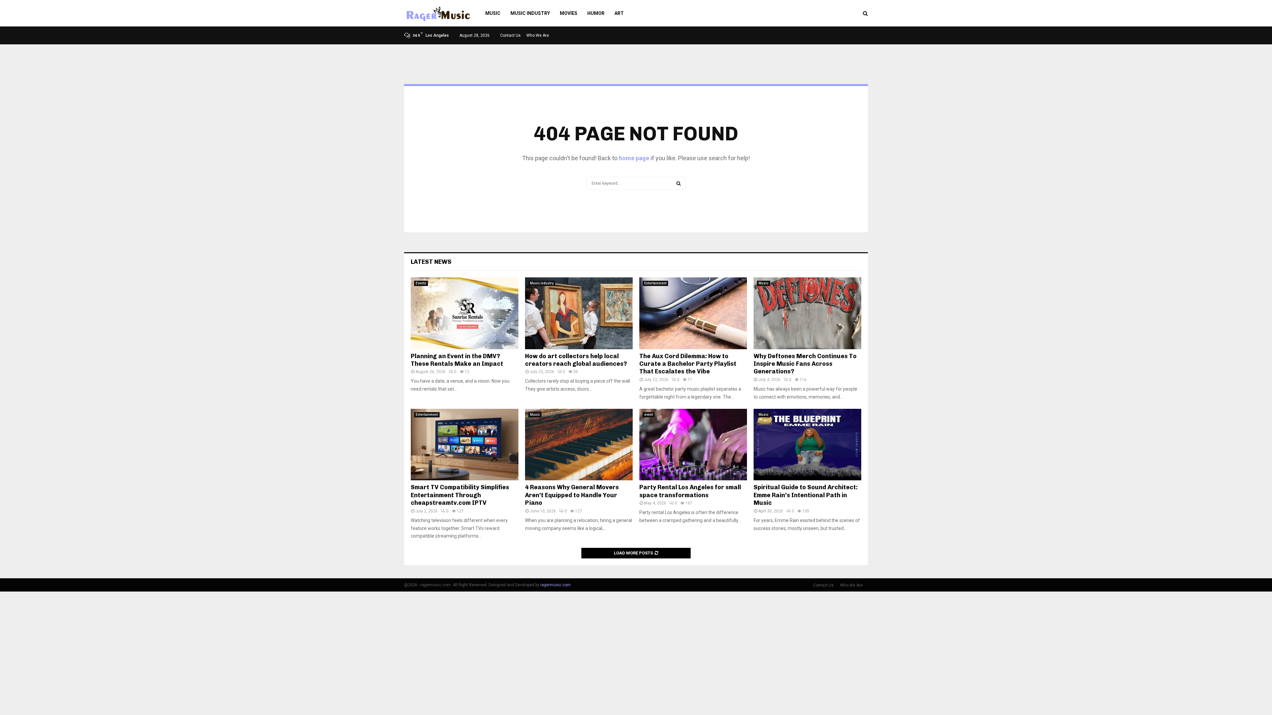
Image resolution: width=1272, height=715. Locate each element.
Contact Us (510, 35)
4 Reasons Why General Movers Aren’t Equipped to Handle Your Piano (572, 495)
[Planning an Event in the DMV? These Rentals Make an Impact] (464, 313)
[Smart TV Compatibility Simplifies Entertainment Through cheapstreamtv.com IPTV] (464, 445)
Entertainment (655, 283)
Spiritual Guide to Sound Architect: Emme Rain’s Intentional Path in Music (806, 495)
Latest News (431, 261)
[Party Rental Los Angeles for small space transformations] (693, 445)
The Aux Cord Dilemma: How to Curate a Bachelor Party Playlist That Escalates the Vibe (687, 364)
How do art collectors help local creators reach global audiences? (576, 360)
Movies (568, 13)
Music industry (530, 13)
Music (493, 13)
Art (619, 13)
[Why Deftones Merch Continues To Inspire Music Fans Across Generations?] (807, 313)
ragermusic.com (555, 585)
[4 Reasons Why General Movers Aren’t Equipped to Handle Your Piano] (579, 445)
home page (634, 158)
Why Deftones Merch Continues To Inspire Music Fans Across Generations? (805, 364)
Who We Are (537, 35)
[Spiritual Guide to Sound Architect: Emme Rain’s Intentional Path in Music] (807, 445)
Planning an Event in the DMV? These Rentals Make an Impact (457, 360)
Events (421, 283)
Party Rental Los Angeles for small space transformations (690, 491)
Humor (596, 13)
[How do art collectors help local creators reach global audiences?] (579, 313)
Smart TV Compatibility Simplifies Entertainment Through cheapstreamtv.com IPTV (460, 495)
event (648, 414)
